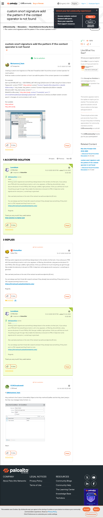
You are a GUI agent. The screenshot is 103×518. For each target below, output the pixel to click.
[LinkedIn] (87, 483)
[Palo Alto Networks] (16, 470)
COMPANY (8, 476)
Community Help (63, 485)
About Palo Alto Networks (14, 481)
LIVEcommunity (9, 27)
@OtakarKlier (12, 177)
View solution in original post (15, 218)
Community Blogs (64, 481)
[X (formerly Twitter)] (87, 477)
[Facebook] (93, 483)
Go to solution (39, 58)
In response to (19, 172)
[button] (86, 509)
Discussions (22, 27)
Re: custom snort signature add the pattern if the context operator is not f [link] (30, 29)
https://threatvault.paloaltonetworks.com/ (22, 206)
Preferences (91, 514)
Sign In (83, 3)
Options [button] (69, 63)
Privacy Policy (52, 511)
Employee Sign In (94, 3)
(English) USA (65, 3)
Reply (67, 145)
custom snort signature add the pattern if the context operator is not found (90, 162)
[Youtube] (93, 477)
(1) (15, 300)
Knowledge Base (63, 493)
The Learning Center (65, 489)
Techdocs (60, 498)
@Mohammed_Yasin (13, 392)
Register (74, 3)
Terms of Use (35, 485)
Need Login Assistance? (90, 25)
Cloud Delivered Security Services (42, 27)
